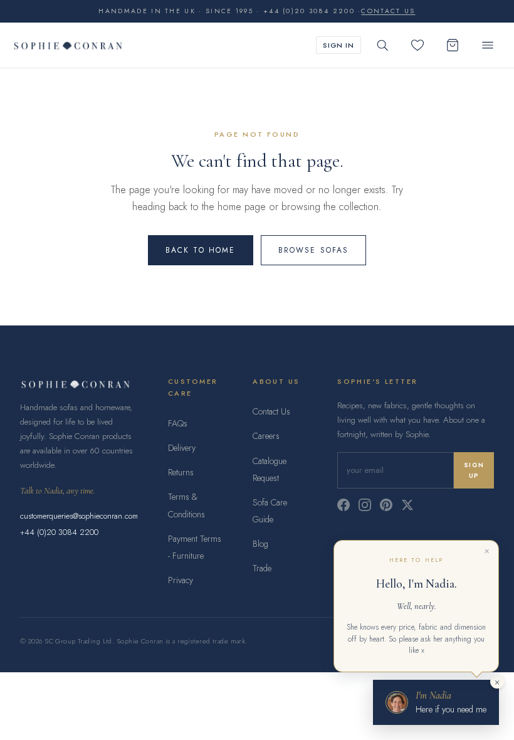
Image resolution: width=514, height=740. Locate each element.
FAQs (177, 423)
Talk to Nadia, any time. (57, 490)
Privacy (180, 580)
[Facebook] (343, 505)
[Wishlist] (417, 45)
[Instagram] (365, 505)
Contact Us (271, 411)
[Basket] (452, 45)
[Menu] (487, 45)
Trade (262, 568)
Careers (266, 436)
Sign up (474, 470)
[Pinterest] (386, 505)
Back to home (200, 250)
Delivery (182, 447)
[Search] (382, 45)
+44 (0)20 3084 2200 (59, 532)
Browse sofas (313, 250)
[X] (407, 505)
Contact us (388, 11)
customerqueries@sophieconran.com (79, 516)
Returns (181, 472)
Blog (260, 543)
